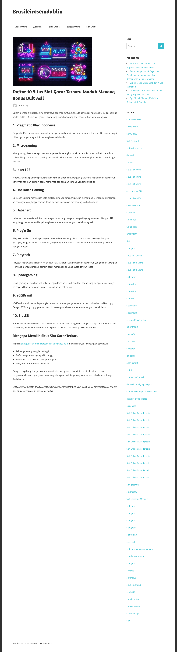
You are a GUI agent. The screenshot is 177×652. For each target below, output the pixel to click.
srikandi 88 (131, 492)
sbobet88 (131, 334)
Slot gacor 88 (132, 484)
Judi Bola (37, 26)
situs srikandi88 (133, 198)
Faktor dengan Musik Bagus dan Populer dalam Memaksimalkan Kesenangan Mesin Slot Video (143, 75)
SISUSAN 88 (132, 126)
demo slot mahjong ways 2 (139, 384)
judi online (131, 406)
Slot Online (91, 26)
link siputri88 (132, 599)
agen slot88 (132, 363)
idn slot (129, 162)
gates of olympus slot (136, 398)
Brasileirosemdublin (38, 11)
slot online (131, 284)
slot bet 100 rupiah (135, 377)
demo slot (131, 155)
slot (128, 620)
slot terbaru (131, 534)
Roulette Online (73, 26)
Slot (128, 241)
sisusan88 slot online (136, 320)
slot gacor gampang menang (139, 549)
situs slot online (133, 169)
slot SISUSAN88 (133, 119)
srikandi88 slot (133, 205)
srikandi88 (131, 577)
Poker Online (54, 26)
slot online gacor (134, 148)
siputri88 (130, 212)
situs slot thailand (134, 262)
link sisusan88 (133, 606)
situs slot (130, 542)
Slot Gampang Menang (137, 499)
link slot (130, 570)
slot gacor (131, 248)
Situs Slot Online (134, 255)
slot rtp (129, 370)
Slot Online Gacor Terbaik (138, 413)
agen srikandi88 (134, 191)
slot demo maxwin (135, 556)
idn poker (130, 341)
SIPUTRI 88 (131, 227)
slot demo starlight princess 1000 (142, 391)
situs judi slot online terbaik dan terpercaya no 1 (44, 343)
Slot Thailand (132, 141)
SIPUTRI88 (131, 219)
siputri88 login (133, 613)
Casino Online (21, 26)
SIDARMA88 (132, 327)
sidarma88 (131, 305)
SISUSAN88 (131, 133)
